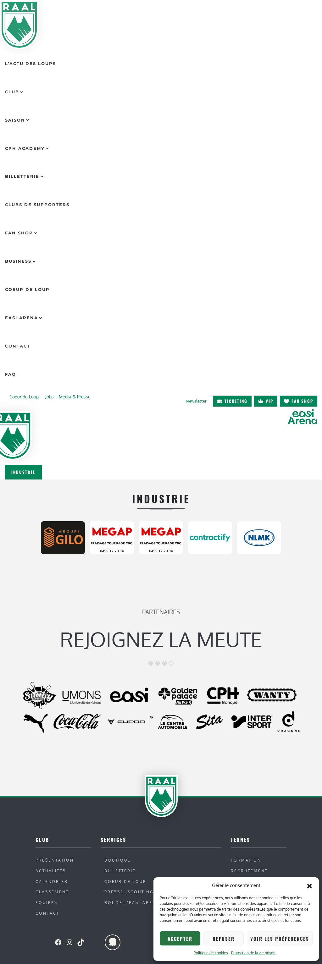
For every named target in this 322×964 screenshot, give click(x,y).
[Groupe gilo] (63, 536)
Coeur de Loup (27, 289)
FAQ (10, 374)
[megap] (112, 536)
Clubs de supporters (37, 204)
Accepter (180, 938)
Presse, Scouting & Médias (142, 892)
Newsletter (196, 400)
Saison (15, 120)
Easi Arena (21, 317)
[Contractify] (210, 536)
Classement (52, 892)
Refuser (224, 938)
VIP (269, 401)
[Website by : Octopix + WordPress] (112, 942)
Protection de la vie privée (253, 952)
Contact (17, 345)
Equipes (47, 902)
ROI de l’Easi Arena (132, 902)
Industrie (23, 472)
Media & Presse (75, 396)
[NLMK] (259, 536)
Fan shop (302, 401)
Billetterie (22, 176)
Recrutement (249, 870)
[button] (309, 885)
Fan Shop (19, 232)
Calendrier (52, 881)
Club (12, 91)
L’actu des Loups (30, 63)
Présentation (55, 860)
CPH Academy (25, 148)
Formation (246, 860)
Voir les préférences (279, 938)
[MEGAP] (161, 536)
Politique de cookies (211, 952)
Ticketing (236, 401)
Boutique (117, 860)
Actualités (51, 870)
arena (302, 416)
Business (18, 261)
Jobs (49, 396)
